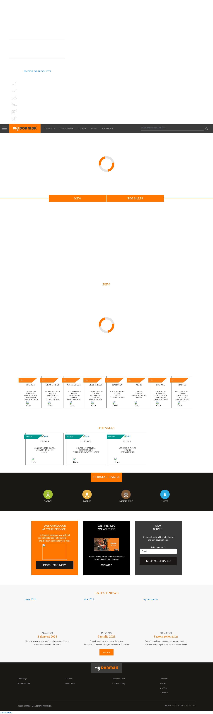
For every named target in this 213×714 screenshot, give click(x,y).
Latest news (106, 593)
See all (106, 652)
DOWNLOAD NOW (54, 565)
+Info (94, 128)
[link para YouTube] (24, 64)
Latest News (66, 128)
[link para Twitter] (18, 64)
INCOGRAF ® (190, 706)
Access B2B (108, 128)
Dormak (82, 128)
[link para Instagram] (30, 64)
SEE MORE (107, 565)
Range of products (36, 15)
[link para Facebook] (13, 64)
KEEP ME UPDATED (158, 560)
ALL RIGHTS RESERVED (42, 706)
